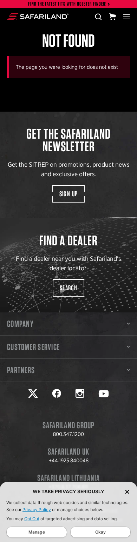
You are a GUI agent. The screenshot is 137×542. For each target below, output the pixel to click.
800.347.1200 (68, 434)
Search (68, 288)
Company (20, 323)
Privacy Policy (36, 509)
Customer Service (33, 347)
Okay (100, 532)
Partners (21, 370)
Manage (36, 532)
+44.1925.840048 (69, 460)
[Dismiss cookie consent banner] (127, 491)
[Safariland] (37, 16)
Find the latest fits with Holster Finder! (67, 4)
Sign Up (68, 194)
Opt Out (31, 518)
